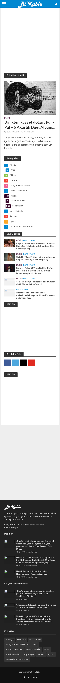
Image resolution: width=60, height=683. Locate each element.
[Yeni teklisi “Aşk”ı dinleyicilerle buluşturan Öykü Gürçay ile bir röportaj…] (9, 281)
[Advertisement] (30, 40)
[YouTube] (31, 363)
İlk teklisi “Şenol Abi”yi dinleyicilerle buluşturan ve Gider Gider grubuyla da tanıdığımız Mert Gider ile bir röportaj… (34, 619)
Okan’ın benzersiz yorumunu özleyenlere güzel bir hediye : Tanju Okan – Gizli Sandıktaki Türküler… (35, 593)
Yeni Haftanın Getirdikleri (17, 659)
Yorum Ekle (29, 131)
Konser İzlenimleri (14, 649)
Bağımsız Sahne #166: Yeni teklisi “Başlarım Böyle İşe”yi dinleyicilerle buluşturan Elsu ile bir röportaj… (35, 246)
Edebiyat (10, 639)
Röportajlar (29, 240)
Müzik (7, 118)
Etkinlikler (21, 639)
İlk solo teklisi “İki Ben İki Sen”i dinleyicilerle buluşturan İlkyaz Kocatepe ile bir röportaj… (35, 295)
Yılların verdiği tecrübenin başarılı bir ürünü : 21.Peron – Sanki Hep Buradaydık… (36, 606)
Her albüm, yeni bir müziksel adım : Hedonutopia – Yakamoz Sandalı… (32, 572)
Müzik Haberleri (13, 654)
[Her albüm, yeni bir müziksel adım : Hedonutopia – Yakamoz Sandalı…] (9, 573)
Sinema (41, 654)
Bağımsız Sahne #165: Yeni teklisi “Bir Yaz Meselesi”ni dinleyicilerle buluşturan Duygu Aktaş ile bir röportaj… (34, 271)
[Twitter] (15, 363)
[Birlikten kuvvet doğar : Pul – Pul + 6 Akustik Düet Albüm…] (30, 97)
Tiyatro (51, 654)
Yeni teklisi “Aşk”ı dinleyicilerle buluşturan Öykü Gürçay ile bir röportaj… (35, 283)
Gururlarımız (35, 639)
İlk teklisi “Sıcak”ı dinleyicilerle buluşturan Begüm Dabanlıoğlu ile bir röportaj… (35, 258)
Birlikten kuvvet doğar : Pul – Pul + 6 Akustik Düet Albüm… (29, 124)
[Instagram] (23, 363)
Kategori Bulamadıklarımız (17, 644)
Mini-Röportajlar (33, 649)
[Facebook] (7, 363)
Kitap (35, 644)
